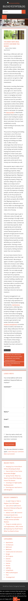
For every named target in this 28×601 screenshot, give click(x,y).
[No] (18, 599)
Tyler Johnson (10, 506)
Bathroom (9, 547)
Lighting (8, 568)
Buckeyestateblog (14, 6)
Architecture (9, 545)
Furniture (8, 561)
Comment (7, 387)
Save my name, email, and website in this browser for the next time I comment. (13, 436)
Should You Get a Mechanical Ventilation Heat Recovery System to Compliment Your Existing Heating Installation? (13, 357)
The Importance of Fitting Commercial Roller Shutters (13, 519)
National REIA (10, 112)
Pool (7, 575)
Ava (7, 501)
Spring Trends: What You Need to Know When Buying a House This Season (13, 478)
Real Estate (7, 350)
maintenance (16, 305)
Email (6, 419)
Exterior (8, 559)
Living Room (9, 570)
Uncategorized (10, 577)
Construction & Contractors (14, 552)
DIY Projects (9, 556)
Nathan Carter (10, 512)
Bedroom (9, 549)
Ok (15, 599)
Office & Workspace (12, 572)
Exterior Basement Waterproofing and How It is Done (13, 508)
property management (10, 324)
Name (6, 412)
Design (8, 554)
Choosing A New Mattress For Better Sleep (12, 364)
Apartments (7, 50)
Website (6, 427)
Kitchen (8, 565)
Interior (8, 563)
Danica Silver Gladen (10, 48)
